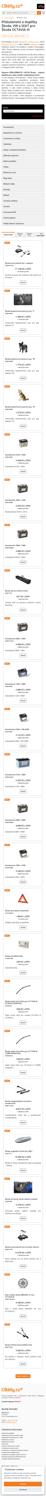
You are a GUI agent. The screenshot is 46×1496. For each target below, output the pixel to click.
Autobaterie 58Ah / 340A (15, 545)
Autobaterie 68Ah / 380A (15, 820)
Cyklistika (7, 144)
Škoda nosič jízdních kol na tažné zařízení (22, 1247)
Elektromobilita (9, 161)
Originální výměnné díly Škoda (11, 1459)
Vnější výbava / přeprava (13, 223)
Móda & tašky (9, 184)
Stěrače (6, 206)
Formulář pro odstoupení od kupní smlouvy (15, 1450)
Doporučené (8, 235)
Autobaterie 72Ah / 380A (15, 684)
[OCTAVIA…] (4, 13)
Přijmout (23, 1484)
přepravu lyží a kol (9, 44)
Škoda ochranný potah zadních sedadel (21, 1199)
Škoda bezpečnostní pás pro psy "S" (20, 311)
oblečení (33, 44)
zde (29, 1478)
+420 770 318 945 (12, 1420)
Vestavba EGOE (9, 212)
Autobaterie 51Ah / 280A (15, 774)
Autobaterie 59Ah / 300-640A (17, 729)
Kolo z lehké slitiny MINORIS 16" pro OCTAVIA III (19, 1296)
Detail (23, 282)
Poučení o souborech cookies (11, 1446)
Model (5, 108)
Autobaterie (8, 127)
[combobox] (23, 111)
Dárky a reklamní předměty (14, 150)
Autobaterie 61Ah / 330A (15, 455)
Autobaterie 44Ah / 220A (15, 500)
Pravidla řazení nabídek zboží (10, 1452)
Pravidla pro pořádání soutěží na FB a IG (14, 1454)
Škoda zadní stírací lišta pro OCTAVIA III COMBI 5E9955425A (21, 1052)
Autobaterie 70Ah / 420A (15, 865)
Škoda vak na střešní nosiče (16, 591)
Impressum (5, 1444)
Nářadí (6, 195)
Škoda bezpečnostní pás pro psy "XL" (20, 407)
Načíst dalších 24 (23, 1376)
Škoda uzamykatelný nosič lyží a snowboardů (18, 1102)
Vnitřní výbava (9, 218)
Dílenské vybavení (10, 155)
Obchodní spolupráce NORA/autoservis (14, 1457)
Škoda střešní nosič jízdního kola (18, 1345)
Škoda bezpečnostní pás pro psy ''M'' (20, 359)
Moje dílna (7, 178)
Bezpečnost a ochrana (12, 133)
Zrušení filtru (37, 116)
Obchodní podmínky (8, 1433)
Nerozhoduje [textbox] (9, 111)
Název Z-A (29, 235)
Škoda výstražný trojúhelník (16, 910)
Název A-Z (20, 235)
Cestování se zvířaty (11, 138)
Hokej (5, 167)
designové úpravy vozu (29, 42)
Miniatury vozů (9, 172)
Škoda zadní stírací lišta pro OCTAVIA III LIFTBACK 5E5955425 (21, 1002)
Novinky (6, 189)
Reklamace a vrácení (8, 1440)
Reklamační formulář (8, 1442)
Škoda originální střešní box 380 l (18, 1151)
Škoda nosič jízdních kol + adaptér (19, 263)
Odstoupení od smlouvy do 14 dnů (12, 1437)
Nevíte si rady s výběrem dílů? (14, 36)
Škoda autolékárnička (14, 956)
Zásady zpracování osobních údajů (12, 1435)
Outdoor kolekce (10, 201)
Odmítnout (23, 1489)
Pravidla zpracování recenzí (10, 1448)
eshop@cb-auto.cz (11, 1422)
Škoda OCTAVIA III (9, 17)
